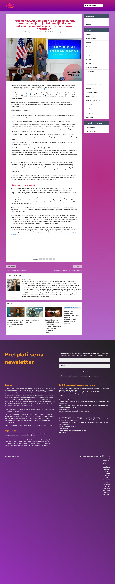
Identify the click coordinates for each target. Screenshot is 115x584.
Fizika (87, 51)
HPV (87, 20)
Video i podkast (90, 96)
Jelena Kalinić (35, 32)
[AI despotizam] (34, 312)
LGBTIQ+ (88, 55)
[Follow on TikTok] (76, 437)
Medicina (88, 59)
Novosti (88, 80)
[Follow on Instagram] (65, 437)
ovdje (43, 89)
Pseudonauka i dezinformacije (94, 84)
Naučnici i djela (90, 63)
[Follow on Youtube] (71, 437)
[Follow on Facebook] (59, 437)
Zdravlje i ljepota (90, 113)
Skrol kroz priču (90, 88)
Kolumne (88, 24)
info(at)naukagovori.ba (12, 456)
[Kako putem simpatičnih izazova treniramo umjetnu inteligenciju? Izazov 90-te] (72, 308)
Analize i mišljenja (91, 38)
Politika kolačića (90, 127)
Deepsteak (66, 208)
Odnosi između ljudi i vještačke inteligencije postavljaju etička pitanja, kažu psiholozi (53, 325)
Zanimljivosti (89, 109)
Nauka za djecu (90, 75)
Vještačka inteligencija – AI (93, 100)
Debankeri (88, 34)
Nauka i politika (90, 71)
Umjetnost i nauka (91, 105)
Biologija (88, 42)
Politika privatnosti (91, 131)
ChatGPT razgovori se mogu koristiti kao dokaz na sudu (15, 322)
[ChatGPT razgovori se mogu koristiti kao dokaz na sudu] (15, 312)
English (88, 47)
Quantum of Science (91, 92)
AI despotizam (32, 320)
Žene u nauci (89, 117)
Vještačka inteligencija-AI (55, 32)
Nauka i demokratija (91, 67)
